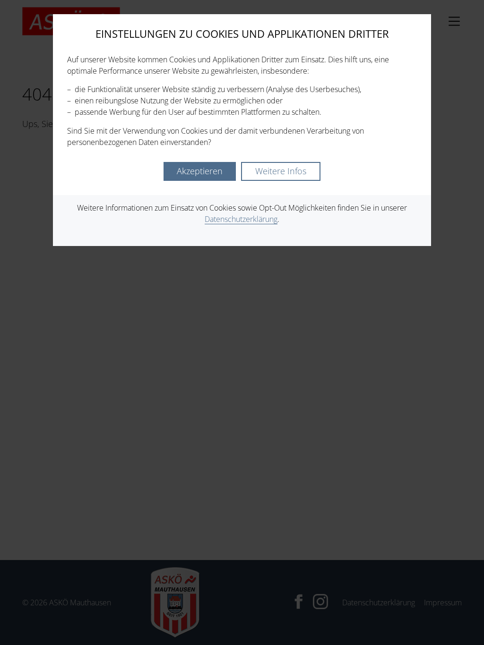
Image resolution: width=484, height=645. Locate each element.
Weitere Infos (280, 171)
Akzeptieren (200, 171)
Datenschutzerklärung (241, 219)
